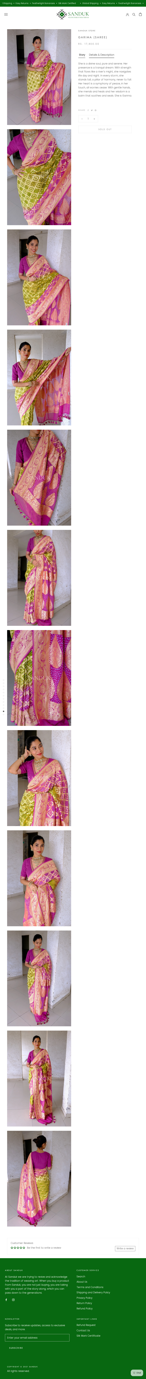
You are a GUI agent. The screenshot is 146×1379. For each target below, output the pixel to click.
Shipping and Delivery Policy (93, 1292)
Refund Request (86, 1325)
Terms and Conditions (90, 1287)
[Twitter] (92, 110)
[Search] (133, 14)
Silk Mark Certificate (88, 1335)
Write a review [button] (125, 1248)
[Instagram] (13, 1300)
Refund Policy (85, 1308)
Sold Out (105, 129)
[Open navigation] (6, 14)
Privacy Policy (84, 1298)
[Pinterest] (95, 110)
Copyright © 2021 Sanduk (22, 1366)
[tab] (81, 55)
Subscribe (16, 1348)
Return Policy (84, 1303)
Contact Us (83, 1330)
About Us (82, 1281)
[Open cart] (140, 14)
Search (81, 1276)
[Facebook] (88, 110)
